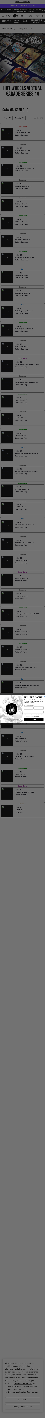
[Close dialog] (44, 697)
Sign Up (34, 719)
